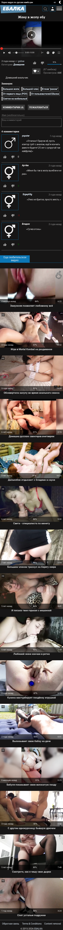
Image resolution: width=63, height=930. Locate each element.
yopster (26, 135)
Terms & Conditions (32, 923)
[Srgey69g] (10, 202)
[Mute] (9, 52)
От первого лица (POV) (15, 93)
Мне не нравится (42, 63)
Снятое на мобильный (15, 98)
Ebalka (38, 928)
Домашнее (18, 64)
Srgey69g (27, 194)
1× (42, 52)
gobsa (21, 61)
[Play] (31, 34)
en (55, 2)
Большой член (30, 89)
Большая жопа (11, 89)
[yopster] (10, 143)
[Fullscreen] (59, 52)
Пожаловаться (38, 107)
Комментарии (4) (13, 107)
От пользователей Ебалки (45, 93)
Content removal (52, 923)
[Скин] (53, 52)
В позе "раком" (50, 89)
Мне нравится (34, 63)
